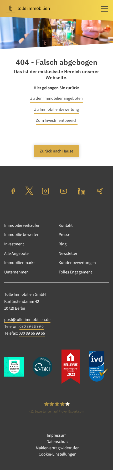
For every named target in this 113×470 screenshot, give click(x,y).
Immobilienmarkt (19, 262)
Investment (14, 244)
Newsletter (68, 253)
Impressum (56, 435)
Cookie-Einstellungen (57, 454)
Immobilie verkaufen (22, 225)
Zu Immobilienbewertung (56, 109)
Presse (64, 234)
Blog (62, 244)
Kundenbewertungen (77, 262)
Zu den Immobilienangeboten (56, 98)
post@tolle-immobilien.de (27, 319)
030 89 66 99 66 (32, 333)
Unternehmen (16, 272)
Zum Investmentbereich (57, 120)
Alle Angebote (16, 253)
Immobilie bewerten (21, 234)
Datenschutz (58, 441)
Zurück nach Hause (56, 151)
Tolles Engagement (75, 272)
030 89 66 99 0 (31, 326)
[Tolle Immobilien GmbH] (33, 8)
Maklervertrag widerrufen (58, 448)
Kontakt (66, 225)
